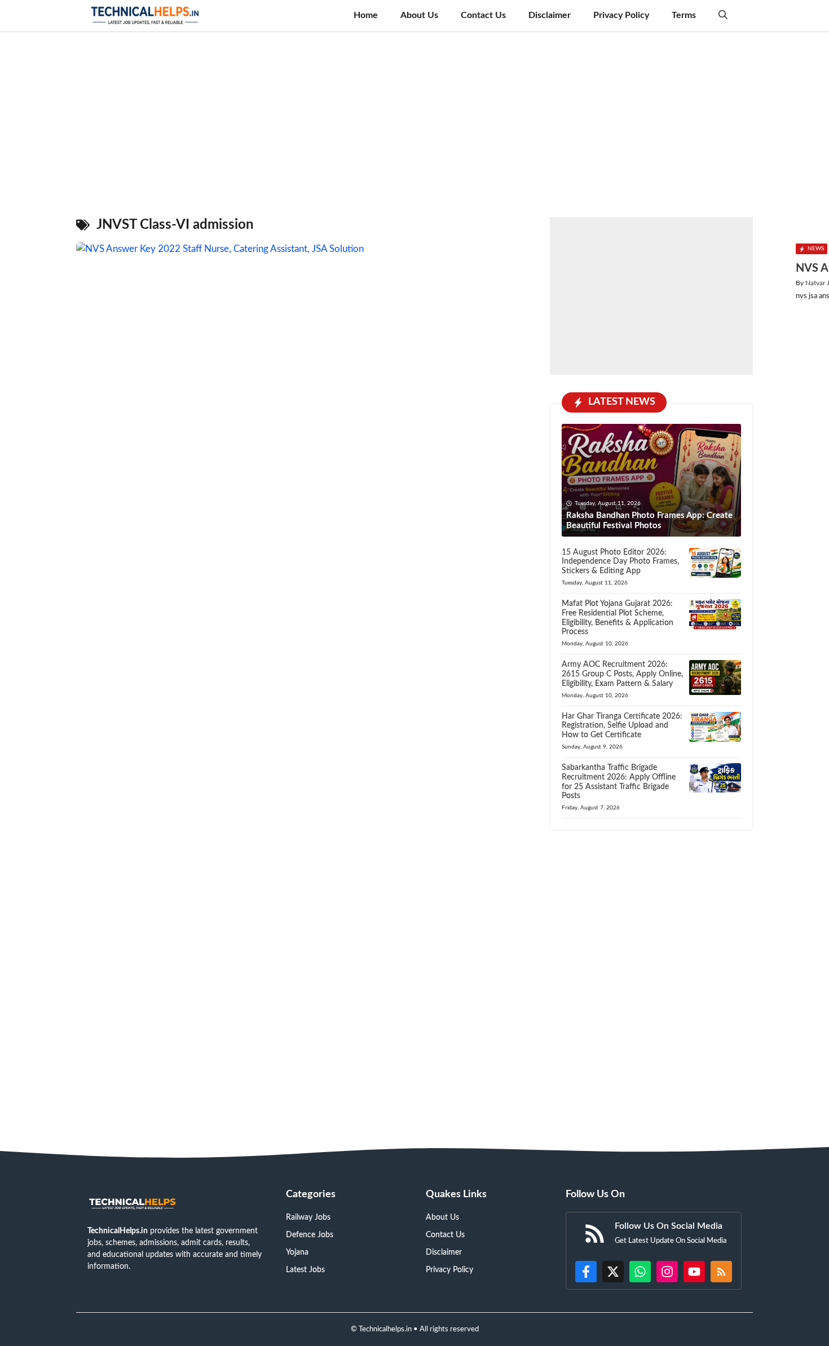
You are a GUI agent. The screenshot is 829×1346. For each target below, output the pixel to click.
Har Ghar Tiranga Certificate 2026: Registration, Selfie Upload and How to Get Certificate (622, 726)
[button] (723, 15)
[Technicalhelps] (145, 15)
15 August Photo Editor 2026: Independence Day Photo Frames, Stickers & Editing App (620, 561)
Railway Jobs (308, 1217)
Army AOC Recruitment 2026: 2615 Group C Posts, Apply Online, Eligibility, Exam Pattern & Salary (622, 674)
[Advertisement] (414, 118)
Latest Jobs (305, 1270)
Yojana (297, 1252)
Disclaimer (549, 15)
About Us (419, 15)
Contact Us (483, 15)
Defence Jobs (309, 1235)
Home (366, 15)
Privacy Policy (621, 15)
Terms (684, 15)
